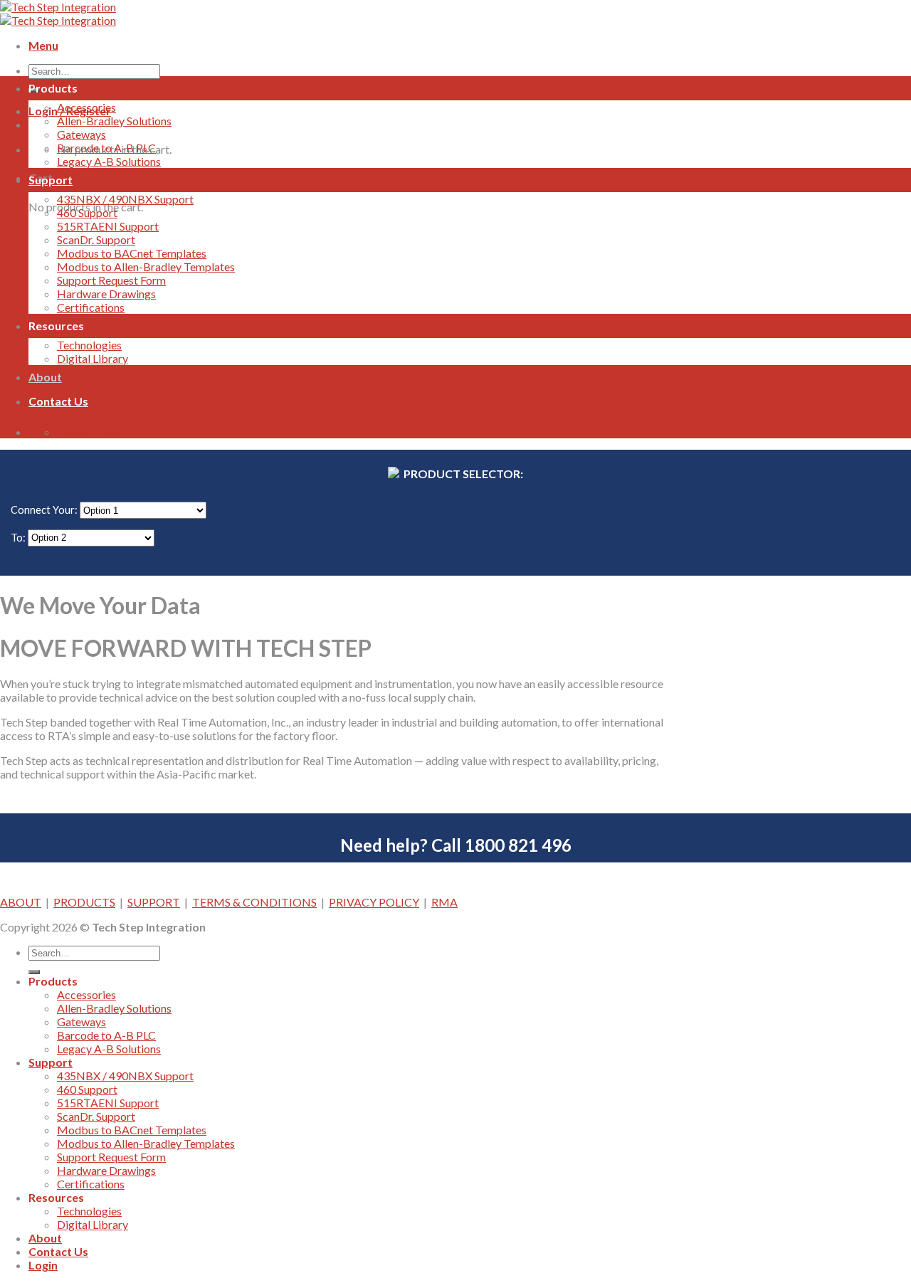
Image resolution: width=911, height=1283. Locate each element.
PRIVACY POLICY (374, 902)
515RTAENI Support (108, 226)
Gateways (81, 134)
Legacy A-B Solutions (109, 161)
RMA (444, 902)
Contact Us (58, 401)
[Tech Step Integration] (58, 13)
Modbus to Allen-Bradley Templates (146, 266)
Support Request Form (111, 280)
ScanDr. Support (96, 239)
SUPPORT (153, 902)
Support (50, 179)
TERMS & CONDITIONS (254, 902)
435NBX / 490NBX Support (125, 199)
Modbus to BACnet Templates (131, 253)
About (45, 377)
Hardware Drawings (106, 293)
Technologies (89, 345)
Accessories (86, 107)
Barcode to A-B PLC (106, 147)
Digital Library (92, 358)
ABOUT (20, 902)
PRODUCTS (84, 902)
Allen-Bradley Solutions (114, 120)
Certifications (91, 307)
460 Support (87, 212)
